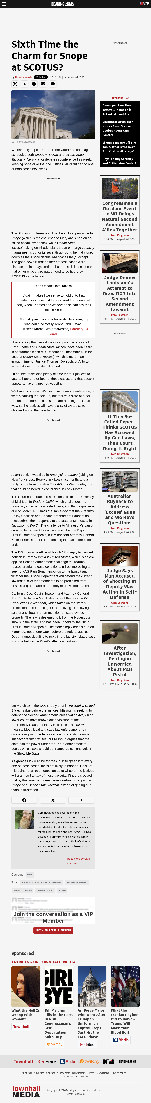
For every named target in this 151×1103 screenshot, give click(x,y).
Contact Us (52, 1073)
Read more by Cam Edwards (78, 861)
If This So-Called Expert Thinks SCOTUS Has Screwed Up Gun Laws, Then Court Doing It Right (120, 432)
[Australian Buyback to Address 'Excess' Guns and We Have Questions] (120, 481)
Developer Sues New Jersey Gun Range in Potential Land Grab (117, 110)
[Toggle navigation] (4, 4)
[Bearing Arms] (62, 3)
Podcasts (65, 1073)
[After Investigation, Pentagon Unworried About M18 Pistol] (120, 633)
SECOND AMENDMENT (77, 882)
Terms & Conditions (98, 1073)
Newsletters (78, 1073)
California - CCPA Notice (75, 1076)
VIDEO (62, 890)
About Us (27, 1073)
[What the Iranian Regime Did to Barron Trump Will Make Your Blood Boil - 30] (125, 986)
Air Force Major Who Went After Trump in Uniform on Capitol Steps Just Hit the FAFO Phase (92, 1023)
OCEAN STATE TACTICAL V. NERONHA (42, 882)
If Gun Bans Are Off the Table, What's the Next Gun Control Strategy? (119, 147)
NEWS (29, 874)
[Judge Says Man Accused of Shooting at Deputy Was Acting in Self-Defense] (120, 555)
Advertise (39, 1073)
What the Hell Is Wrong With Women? (25, 1014)
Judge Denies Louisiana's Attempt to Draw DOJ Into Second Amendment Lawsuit (120, 293)
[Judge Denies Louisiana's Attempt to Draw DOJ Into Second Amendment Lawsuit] (120, 262)
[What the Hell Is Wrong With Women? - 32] (25, 986)
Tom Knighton (120, 235)
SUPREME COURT (45, 890)
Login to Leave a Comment (53, 930)
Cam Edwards (23, 77)
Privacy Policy (118, 1073)
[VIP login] (144, 4)
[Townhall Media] (25, 1091)
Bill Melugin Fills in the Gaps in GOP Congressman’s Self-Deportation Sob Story (59, 1023)
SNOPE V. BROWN (23, 890)
